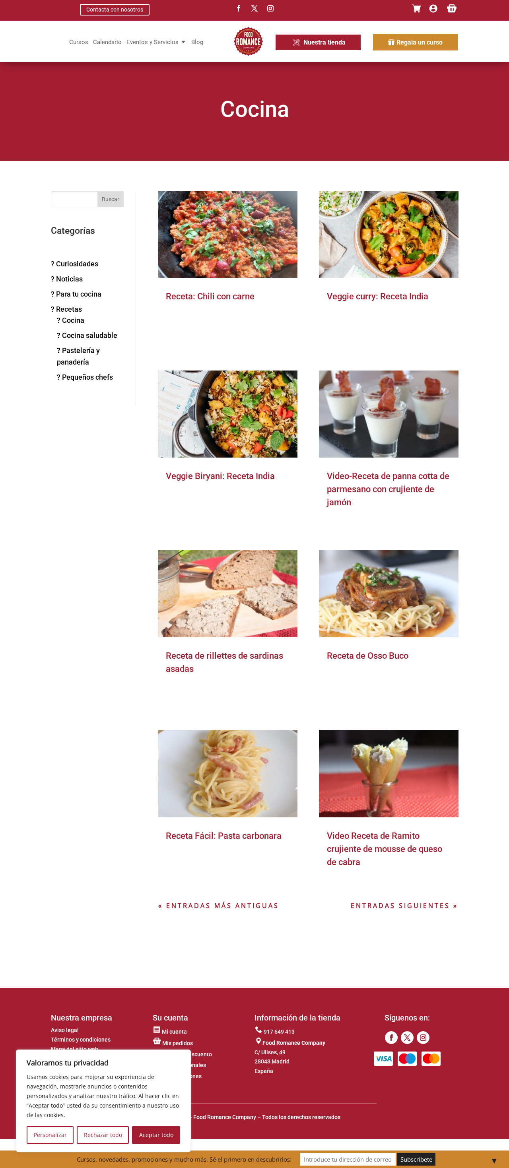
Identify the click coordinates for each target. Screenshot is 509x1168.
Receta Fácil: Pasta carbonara (224, 836)
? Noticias (67, 279)
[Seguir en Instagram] (270, 8)
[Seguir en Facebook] (238, 8)
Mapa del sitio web (74, 1049)
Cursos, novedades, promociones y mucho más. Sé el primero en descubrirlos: (184, 1159)
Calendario (107, 42)
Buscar (110, 199)
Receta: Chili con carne (210, 296)
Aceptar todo (156, 1135)
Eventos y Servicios (152, 42)
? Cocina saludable (87, 335)
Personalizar (50, 1135)
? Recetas (66, 309)
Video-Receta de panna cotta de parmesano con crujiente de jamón (388, 489)
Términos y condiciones (81, 1039)
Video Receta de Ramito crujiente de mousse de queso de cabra (384, 849)
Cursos (78, 42)
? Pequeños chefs (85, 377)
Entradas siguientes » (404, 905)
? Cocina (70, 320)
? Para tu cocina (76, 294)
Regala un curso (419, 42)
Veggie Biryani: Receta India (220, 476)
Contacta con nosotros (114, 9)
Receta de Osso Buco (367, 656)
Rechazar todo (103, 1135)
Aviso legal (65, 1030)
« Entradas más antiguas (218, 905)
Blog (197, 42)
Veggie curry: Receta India (377, 296)
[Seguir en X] (254, 8)
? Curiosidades (74, 264)
